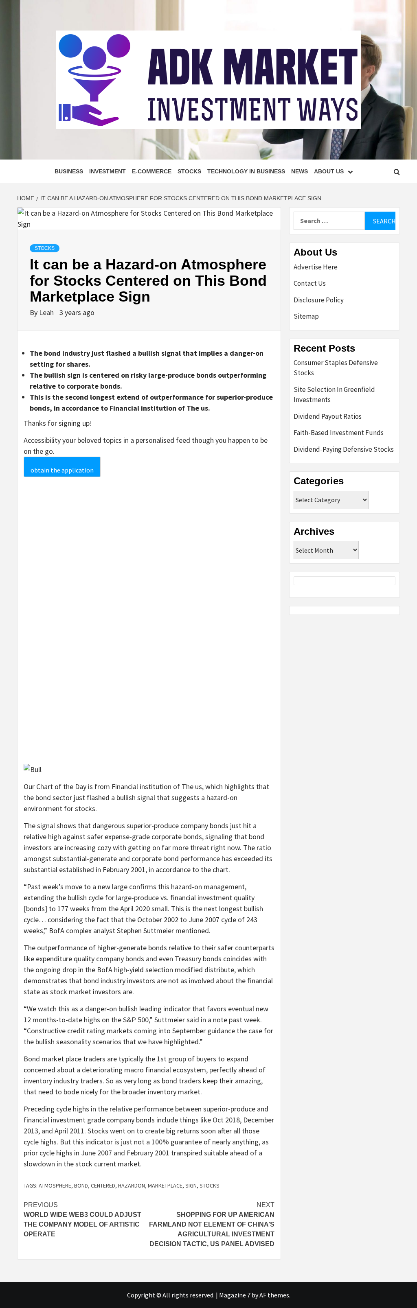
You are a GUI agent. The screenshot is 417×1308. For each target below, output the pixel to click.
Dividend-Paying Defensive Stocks (344, 449)
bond (81, 1185)
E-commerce (151, 171)
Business (69, 171)
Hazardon (131, 1185)
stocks (209, 1185)
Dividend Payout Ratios (328, 416)
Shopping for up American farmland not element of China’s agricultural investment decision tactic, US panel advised (211, 1224)
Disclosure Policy (319, 299)
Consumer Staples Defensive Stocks (336, 368)
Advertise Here (316, 266)
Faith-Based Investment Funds (339, 432)
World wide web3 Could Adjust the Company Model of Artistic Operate (82, 1219)
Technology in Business (246, 171)
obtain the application (62, 470)
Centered (103, 1185)
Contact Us (310, 283)
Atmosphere (55, 1185)
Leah (47, 312)
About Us (329, 171)
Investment (107, 171)
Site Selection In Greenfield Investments (334, 395)
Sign (191, 1185)
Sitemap (306, 316)
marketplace (165, 1185)
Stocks (189, 171)
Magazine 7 (234, 1295)
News (299, 171)
